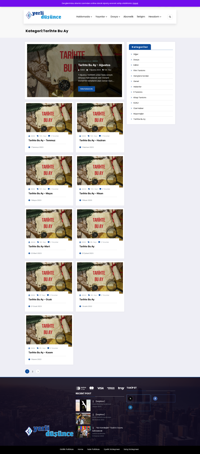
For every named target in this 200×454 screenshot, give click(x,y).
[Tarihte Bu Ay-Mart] (49, 224)
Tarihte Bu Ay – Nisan (91, 193)
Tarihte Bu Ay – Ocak (40, 299)
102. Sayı (93, 136)
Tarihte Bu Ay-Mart (39, 246)
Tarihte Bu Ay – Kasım (40, 352)
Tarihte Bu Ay (87, 61)
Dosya (114, 16)
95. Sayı (42, 348)
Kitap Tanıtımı (139, 97)
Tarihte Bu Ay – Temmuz (41, 140)
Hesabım (153, 16)
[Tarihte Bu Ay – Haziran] (100, 118)
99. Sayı (43, 242)
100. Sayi (94, 189)
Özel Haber (138, 108)
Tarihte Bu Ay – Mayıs (40, 193)
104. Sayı (107, 70)
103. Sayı (42, 136)
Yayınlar (100, 16)
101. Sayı (42, 189)
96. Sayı (94, 295)
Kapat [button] (135, 3)
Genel (136, 81)
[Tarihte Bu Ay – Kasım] (49, 331)
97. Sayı (42, 295)
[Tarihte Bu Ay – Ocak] (49, 277)
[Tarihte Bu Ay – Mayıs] (49, 171)
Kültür (80, 61)
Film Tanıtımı (139, 70)
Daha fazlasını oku (86, 89)
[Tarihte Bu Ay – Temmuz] (49, 118)
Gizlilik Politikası (67, 449)
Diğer (135, 54)
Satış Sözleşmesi (131, 449)
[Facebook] (163, 398)
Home (80, 449)
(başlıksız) (100, 401)
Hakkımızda (83, 16)
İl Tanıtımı (137, 92)
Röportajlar (138, 113)
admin (84, 189)
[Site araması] (170, 16)
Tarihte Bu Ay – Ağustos (94, 65)
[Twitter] (138, 398)
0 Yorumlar (55, 136)
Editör (82, 70)
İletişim (141, 16)
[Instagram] (138, 407)
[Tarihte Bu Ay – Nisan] (100, 171)
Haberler (137, 86)
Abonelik (128, 16)
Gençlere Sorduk (141, 76)
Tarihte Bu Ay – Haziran (92, 140)
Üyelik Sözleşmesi (112, 449)
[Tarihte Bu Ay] (100, 224)
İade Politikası (93, 449)
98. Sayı (93, 242)
